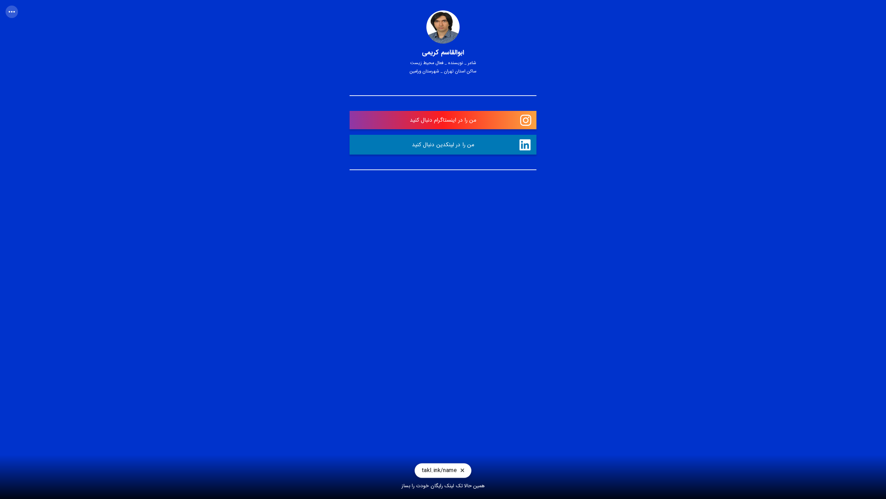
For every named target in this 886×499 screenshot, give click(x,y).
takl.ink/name (439, 471)
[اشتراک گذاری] (12, 12)
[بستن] (462, 472)
